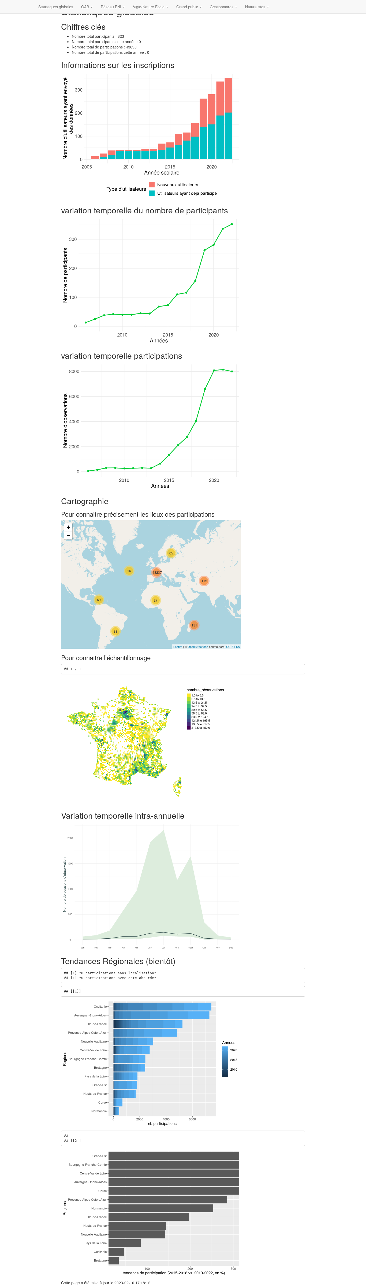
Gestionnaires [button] (222, 6)
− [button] (68, 535)
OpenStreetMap (198, 646)
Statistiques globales (55, 6)
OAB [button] (85, 6)
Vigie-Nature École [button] (149, 6)
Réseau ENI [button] (111, 6)
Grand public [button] (187, 6)
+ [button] (68, 527)
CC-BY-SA (233, 646)
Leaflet (177, 646)
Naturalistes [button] (255, 6)
